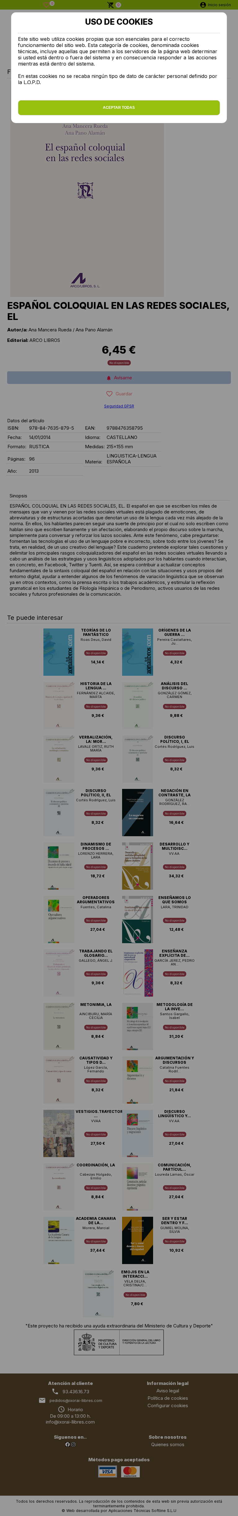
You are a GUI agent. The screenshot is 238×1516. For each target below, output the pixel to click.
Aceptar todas (119, 107)
